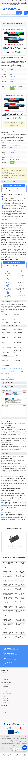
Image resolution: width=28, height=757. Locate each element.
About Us (4, 672)
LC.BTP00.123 (17, 322)
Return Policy (5, 688)
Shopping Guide (5, 684)
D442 (15, 352)
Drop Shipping (5, 700)
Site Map (4, 712)
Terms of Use (5, 677)
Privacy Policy (5, 679)
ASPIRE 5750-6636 (18, 342)
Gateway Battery (8, 20)
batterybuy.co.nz (13, 736)
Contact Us (4, 707)
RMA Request (5, 691)
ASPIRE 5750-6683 (18, 345)
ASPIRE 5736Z (5, 337)
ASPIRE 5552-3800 (6, 335)
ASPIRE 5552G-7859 (18, 335)
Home (2, 20)
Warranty (4, 674)
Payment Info (5, 698)
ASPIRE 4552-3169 (6, 332)
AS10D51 (4, 317)
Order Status (5, 686)
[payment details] (14, 414)
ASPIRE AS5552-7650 (6, 347)
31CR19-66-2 (4, 314)
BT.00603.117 (17, 319)
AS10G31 (4, 319)
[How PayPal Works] (14, 732)
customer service (19, 377)
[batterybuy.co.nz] (13, 9)
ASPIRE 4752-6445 (18, 332)
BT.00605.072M (5, 322)
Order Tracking (5, 702)
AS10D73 (16, 317)
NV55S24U (16, 355)
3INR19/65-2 (16, 314)
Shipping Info (5, 696)
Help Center (4, 710)
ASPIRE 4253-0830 (18, 329)
